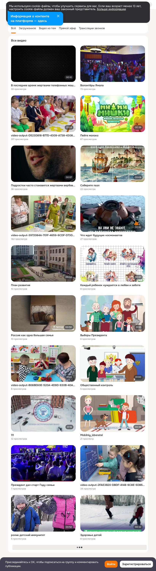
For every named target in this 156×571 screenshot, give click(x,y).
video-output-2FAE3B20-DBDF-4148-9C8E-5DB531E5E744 (112, 485)
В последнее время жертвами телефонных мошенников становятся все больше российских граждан (43, 85)
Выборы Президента (93, 335)
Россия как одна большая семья (32, 335)
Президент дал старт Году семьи (32, 485)
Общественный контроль (96, 385)
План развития (20, 285)
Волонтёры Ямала (92, 85)
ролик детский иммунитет (28, 535)
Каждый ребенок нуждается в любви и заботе (110, 285)
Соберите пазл (89, 185)
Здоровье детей (90, 535)
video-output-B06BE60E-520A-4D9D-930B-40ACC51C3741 (43, 385)
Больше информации (111, 9)
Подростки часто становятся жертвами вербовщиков (43, 185)
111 (12, 435)
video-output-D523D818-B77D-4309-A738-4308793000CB (43, 135)
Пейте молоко (89, 135)
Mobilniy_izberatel (91, 435)
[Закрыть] (58, 16)
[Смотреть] (43, 64)
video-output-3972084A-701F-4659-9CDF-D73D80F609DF (43, 235)
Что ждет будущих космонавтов (101, 235)
